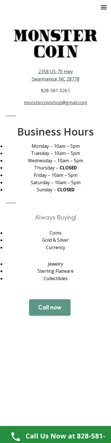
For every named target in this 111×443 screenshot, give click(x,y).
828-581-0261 (55, 90)
